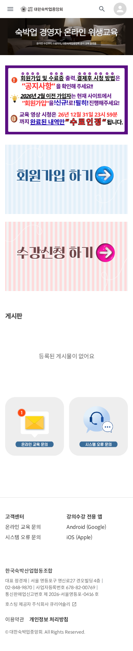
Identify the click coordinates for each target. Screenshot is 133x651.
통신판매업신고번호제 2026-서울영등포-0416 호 (52, 594)
